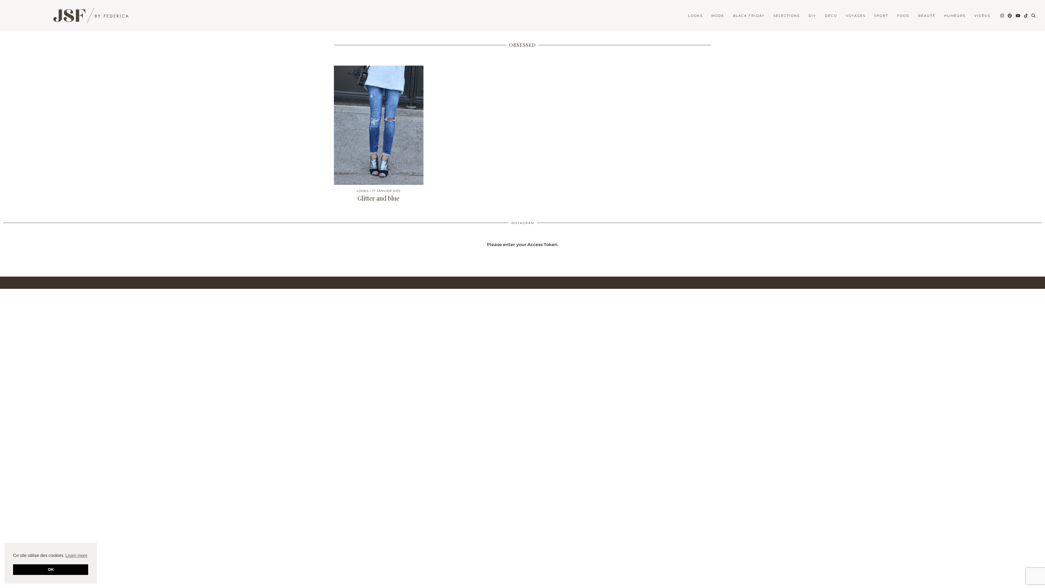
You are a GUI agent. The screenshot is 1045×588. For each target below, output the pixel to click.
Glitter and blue (378, 198)
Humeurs (955, 16)
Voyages (855, 16)
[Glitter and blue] (378, 125)
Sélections (786, 16)
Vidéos (982, 16)
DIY (812, 16)
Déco (831, 16)
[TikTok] (1026, 16)
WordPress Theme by (1014, 282)
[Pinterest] (1010, 16)
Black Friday (749, 16)
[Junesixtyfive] (87, 16)
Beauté (926, 16)
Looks (695, 16)
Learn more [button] (76, 555)
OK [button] (51, 569)
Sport (881, 16)
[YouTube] (1018, 16)
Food (903, 16)
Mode (717, 16)
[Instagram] (1002, 16)
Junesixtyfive (32, 282)
